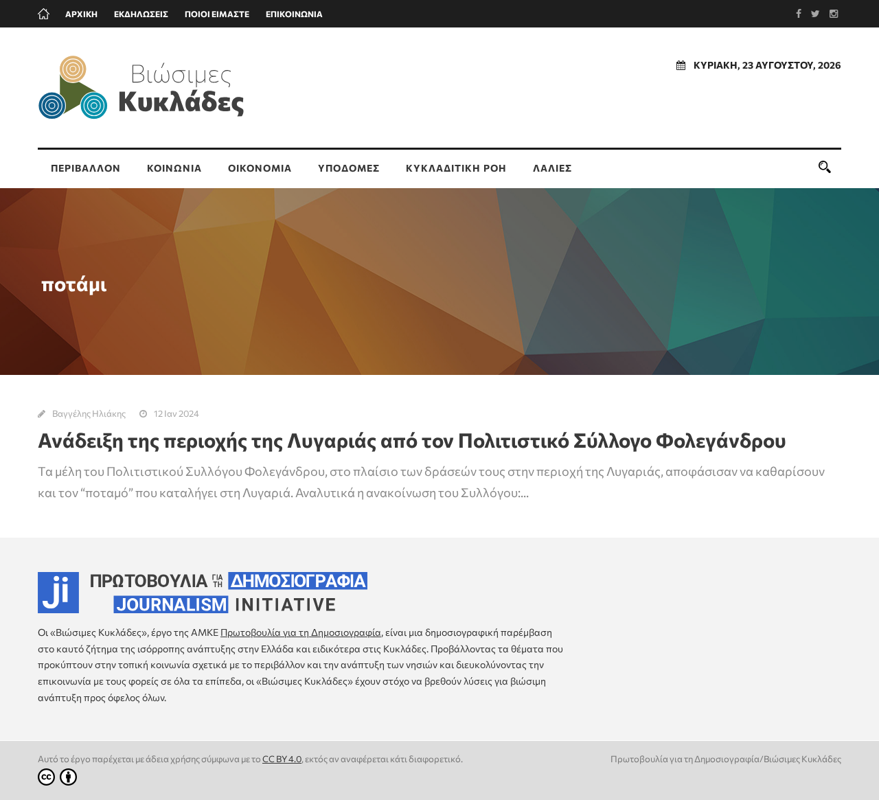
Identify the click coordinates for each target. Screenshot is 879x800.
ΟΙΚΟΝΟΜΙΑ (260, 168)
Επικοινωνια (294, 14)
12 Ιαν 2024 (176, 413)
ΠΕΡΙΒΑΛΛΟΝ (86, 168)
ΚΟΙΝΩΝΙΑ (174, 168)
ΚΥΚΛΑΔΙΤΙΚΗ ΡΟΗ (456, 168)
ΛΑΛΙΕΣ (552, 168)
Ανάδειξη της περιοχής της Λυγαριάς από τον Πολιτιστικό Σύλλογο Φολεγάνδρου (412, 440)
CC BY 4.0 (281, 758)
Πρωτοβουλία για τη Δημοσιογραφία (300, 632)
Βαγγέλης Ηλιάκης (89, 413)
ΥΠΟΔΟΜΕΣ (349, 168)
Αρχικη (81, 14)
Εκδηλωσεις (141, 14)
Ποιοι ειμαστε (217, 14)
